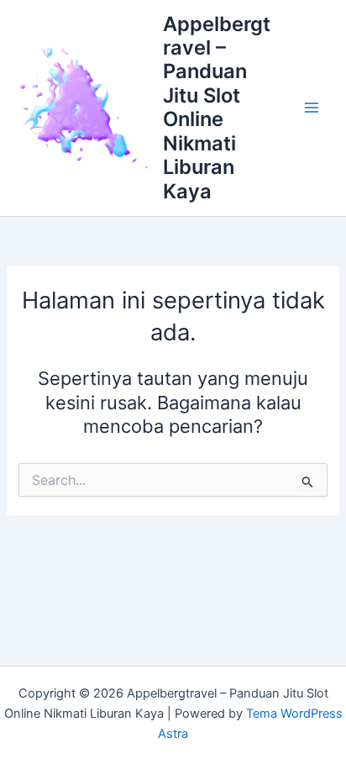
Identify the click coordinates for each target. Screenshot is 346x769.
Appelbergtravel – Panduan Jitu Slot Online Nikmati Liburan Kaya (216, 107)
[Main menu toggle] (311, 107)
